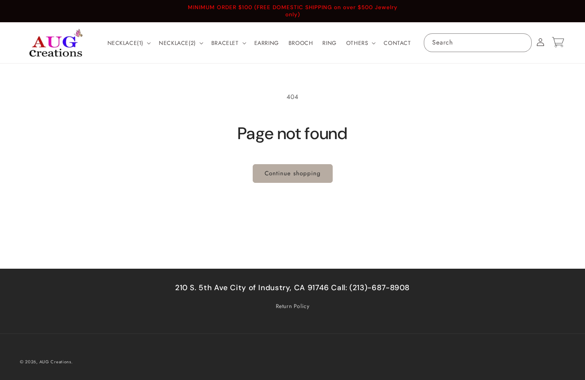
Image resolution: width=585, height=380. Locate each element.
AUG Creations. (56, 362)
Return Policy (293, 306)
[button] (128, 43)
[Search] (522, 42)
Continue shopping (293, 173)
